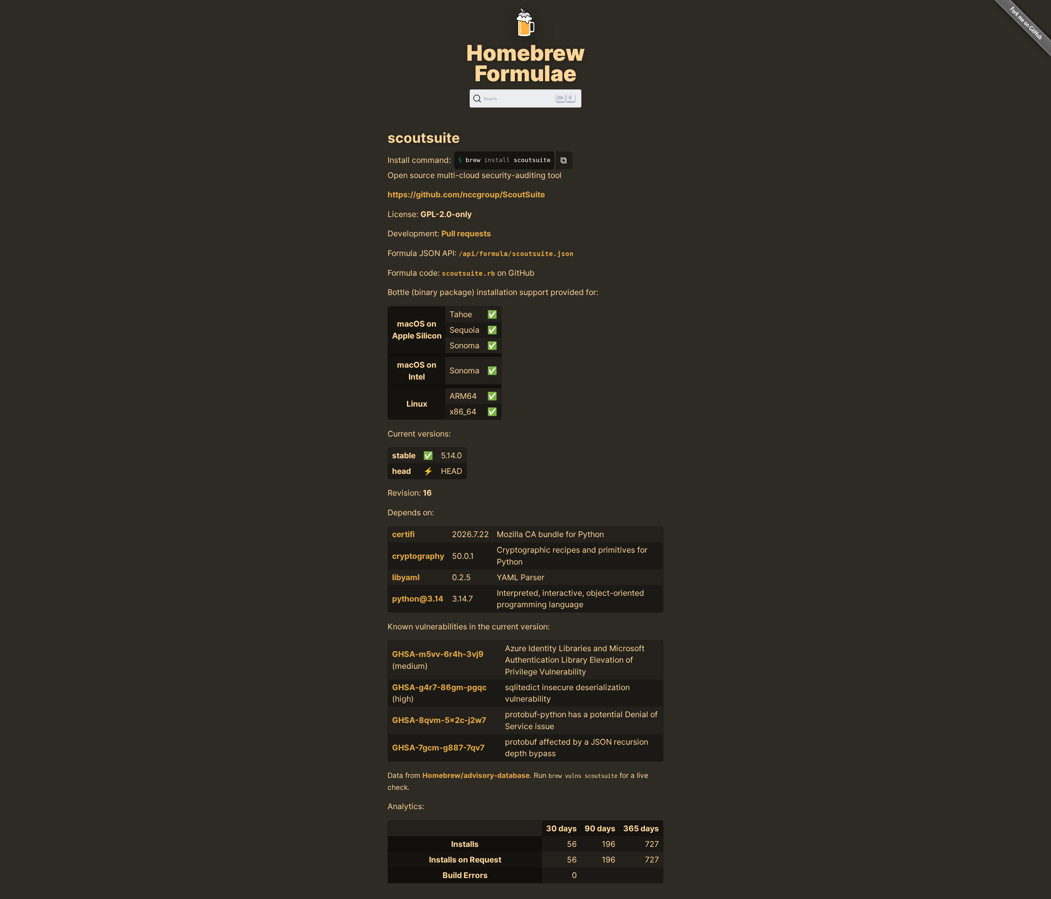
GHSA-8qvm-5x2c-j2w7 (439, 720)
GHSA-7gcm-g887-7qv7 (438, 748)
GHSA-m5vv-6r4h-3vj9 (438, 654)
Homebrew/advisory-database (476, 775)
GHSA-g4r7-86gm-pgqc (439, 687)
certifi (403, 534)
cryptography (418, 556)
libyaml (406, 577)
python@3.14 (417, 599)
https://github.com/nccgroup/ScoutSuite (466, 194)
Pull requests (466, 233)
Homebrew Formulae (525, 63)
